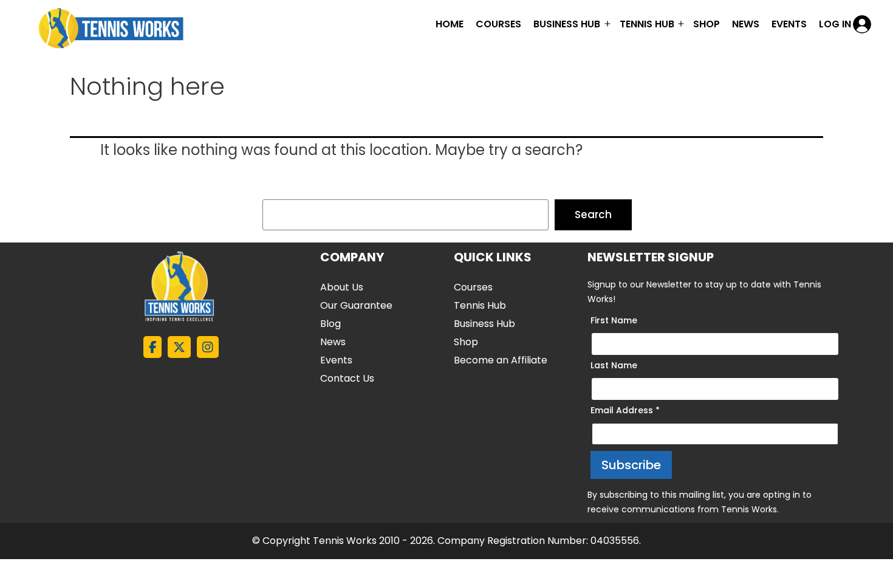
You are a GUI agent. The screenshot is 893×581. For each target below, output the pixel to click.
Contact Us (347, 378)
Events (789, 24)
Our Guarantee (356, 305)
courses (498, 24)
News (745, 24)
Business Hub (484, 324)
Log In (835, 24)
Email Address (625, 410)
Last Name (613, 365)
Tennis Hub (647, 24)
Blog (330, 324)
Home (450, 24)
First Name (613, 320)
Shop (706, 24)
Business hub (566, 24)
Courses (473, 287)
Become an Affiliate (500, 360)
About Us (341, 287)
